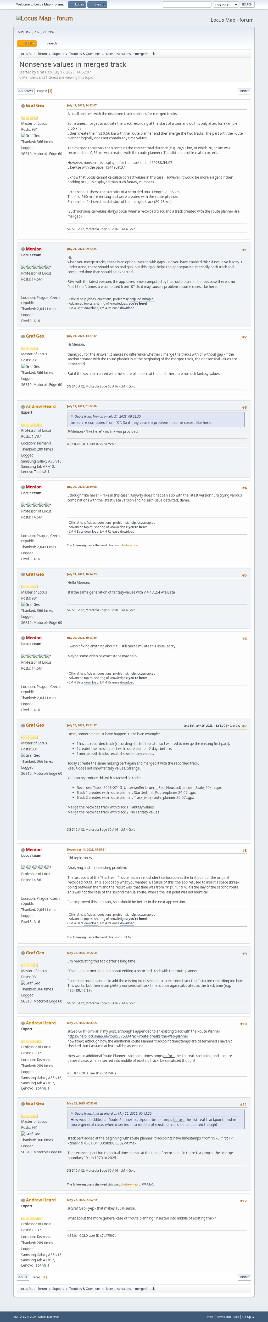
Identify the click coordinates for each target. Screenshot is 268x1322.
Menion (34, 249)
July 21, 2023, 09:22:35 (82, 249)
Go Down (25, 91)
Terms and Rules (228, 1317)
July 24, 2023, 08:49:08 (82, 487)
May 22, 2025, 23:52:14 (82, 1200)
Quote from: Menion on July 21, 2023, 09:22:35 (108, 416)
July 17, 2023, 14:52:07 (82, 105)
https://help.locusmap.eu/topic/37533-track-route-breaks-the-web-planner (128, 1036)
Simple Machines (48, 1316)
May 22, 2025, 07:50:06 (82, 1103)
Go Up (22, 1277)
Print (244, 91)
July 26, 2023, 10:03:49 (82, 638)
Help (210, 1317)
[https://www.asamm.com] (23, 291)
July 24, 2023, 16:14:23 (82, 574)
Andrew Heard (41, 406)
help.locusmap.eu (142, 299)
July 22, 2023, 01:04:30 (82, 406)
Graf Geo (35, 105)
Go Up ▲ (248, 1317)
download (91, 308)
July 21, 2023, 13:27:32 (82, 336)
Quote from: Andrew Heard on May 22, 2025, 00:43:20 (113, 1113)
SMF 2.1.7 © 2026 (24, 1316)
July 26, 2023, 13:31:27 (82, 725)
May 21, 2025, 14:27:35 (82, 953)
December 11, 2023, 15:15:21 (86, 849)
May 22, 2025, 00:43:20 (82, 1023)
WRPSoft (148, 1184)
